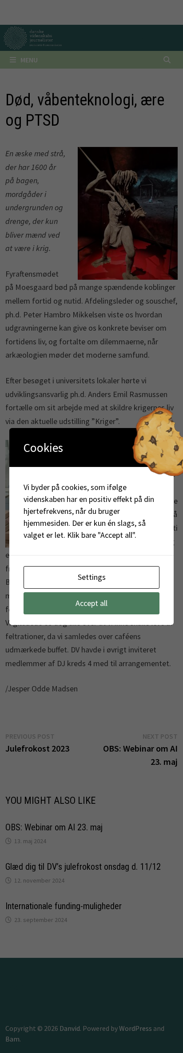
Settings (92, 577)
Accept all (91, 603)
